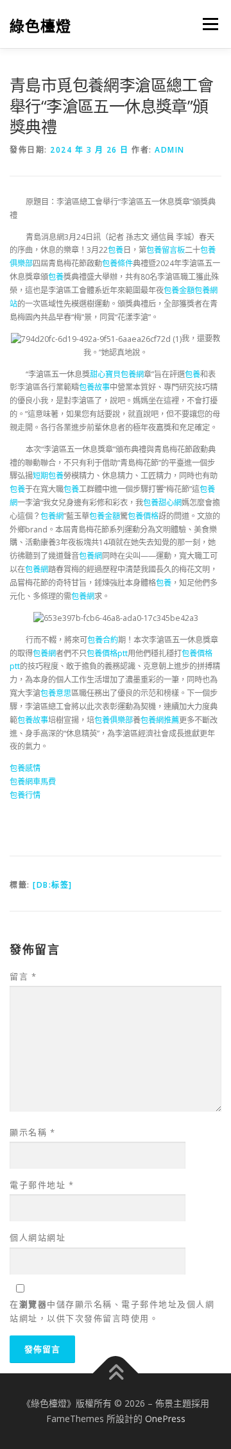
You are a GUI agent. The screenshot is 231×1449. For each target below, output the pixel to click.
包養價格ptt (107, 653)
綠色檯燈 (40, 25)
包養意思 (55, 693)
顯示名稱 (32, 1132)
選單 (206, 24)
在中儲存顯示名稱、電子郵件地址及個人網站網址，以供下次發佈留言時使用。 (112, 1311)
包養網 (52, 516)
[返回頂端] (116, 1373)
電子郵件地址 (42, 1185)
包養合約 (102, 639)
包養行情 (25, 795)
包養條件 (117, 263)
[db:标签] (53, 884)
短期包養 (48, 475)
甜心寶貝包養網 (117, 374)
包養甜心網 (162, 502)
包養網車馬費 (33, 781)
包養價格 (143, 516)
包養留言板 (165, 249)
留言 (23, 976)
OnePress (165, 1418)
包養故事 (94, 387)
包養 (115, 249)
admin (170, 149)
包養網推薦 (160, 720)
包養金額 (179, 290)
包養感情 (25, 768)
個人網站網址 (37, 1237)
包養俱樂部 (113, 720)
